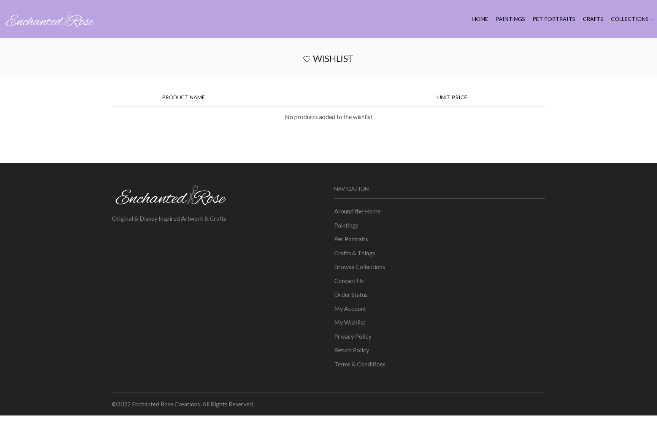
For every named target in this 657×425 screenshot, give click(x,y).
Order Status (351, 294)
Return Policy (351, 349)
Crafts (593, 19)
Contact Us (349, 280)
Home (480, 19)
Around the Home (357, 211)
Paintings (510, 19)
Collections (630, 19)
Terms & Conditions (360, 364)
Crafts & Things (354, 252)
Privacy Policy (352, 336)
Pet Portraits (554, 19)
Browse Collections (359, 266)
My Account (350, 308)
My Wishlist (349, 322)
